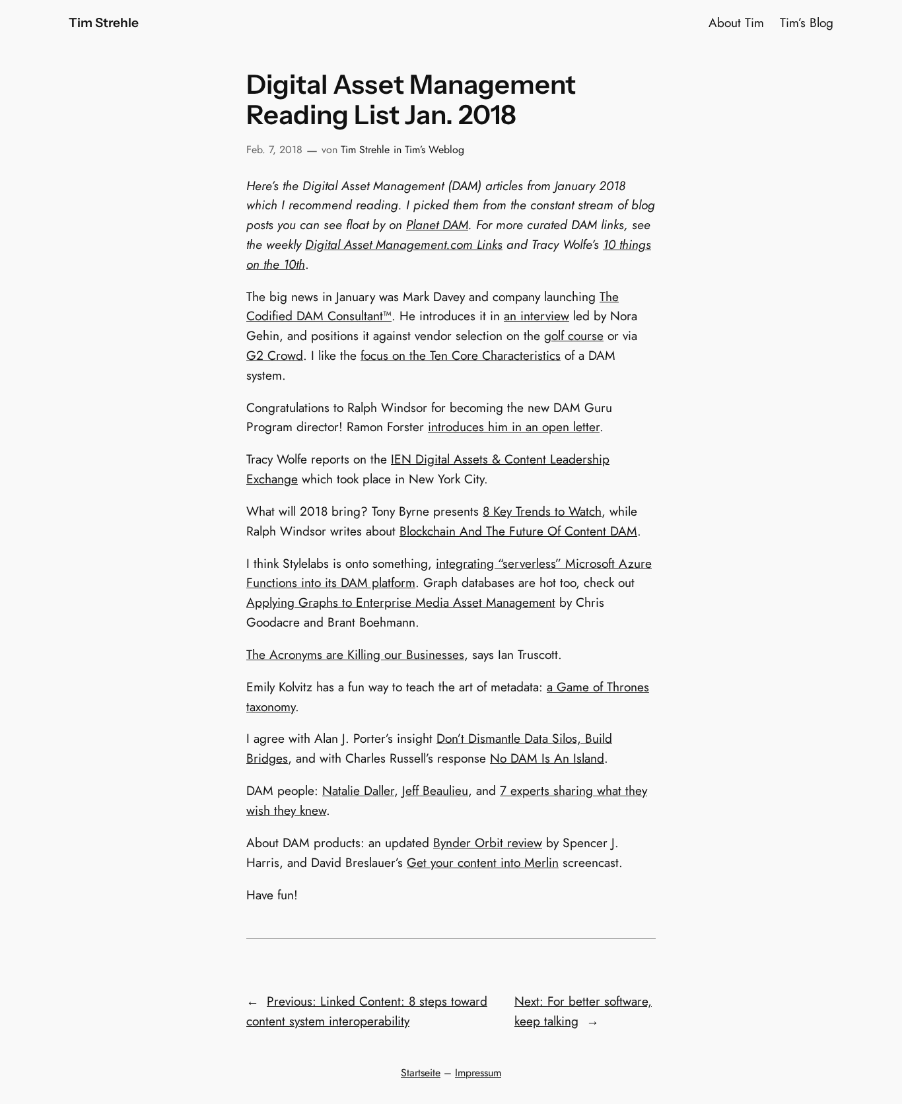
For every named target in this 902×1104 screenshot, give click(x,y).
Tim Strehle (104, 22)
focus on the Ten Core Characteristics (461, 355)
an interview (536, 315)
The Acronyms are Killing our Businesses (355, 654)
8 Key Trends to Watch (542, 511)
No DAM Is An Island (547, 758)
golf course (574, 335)
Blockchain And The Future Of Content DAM (518, 531)
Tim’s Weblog (434, 149)
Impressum (478, 1072)
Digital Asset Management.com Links (404, 244)
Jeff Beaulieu (435, 790)
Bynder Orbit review (487, 842)
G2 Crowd (274, 355)
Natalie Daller (358, 790)
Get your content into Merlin (483, 862)
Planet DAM (437, 224)
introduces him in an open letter (514, 426)
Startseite (420, 1072)
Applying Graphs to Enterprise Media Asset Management (400, 602)
